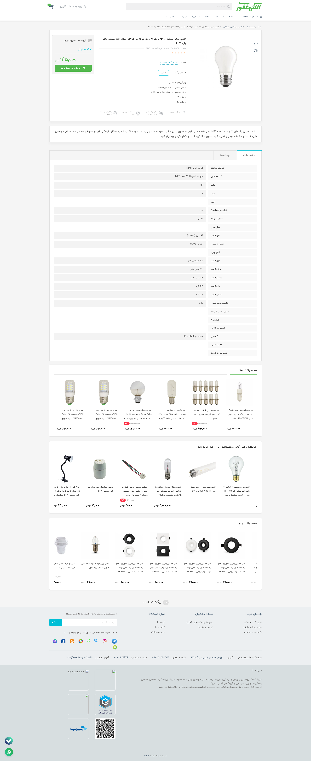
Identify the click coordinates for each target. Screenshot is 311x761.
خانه (231, 16)
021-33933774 (160, 657)
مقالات (208, 16)
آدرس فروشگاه (158, 632)
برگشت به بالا (152, 602)
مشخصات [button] (249, 155)
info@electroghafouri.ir (79, 657)
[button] (53, 6)
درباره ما (183, 16)
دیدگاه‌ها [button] (225, 155)
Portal (146, 755)
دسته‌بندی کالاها (251, 16)
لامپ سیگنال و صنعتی (169, 62)
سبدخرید (196, 16)
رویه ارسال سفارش (252, 627)
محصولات (219, 16)
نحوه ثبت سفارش (253, 622)
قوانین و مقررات (205, 627)
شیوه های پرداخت (253, 632)
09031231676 (121, 657)
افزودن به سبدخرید (71, 68)
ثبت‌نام (55, 622)
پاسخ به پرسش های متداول (199, 622)
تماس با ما (170, 16)
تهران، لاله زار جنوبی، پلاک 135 (206, 657)
